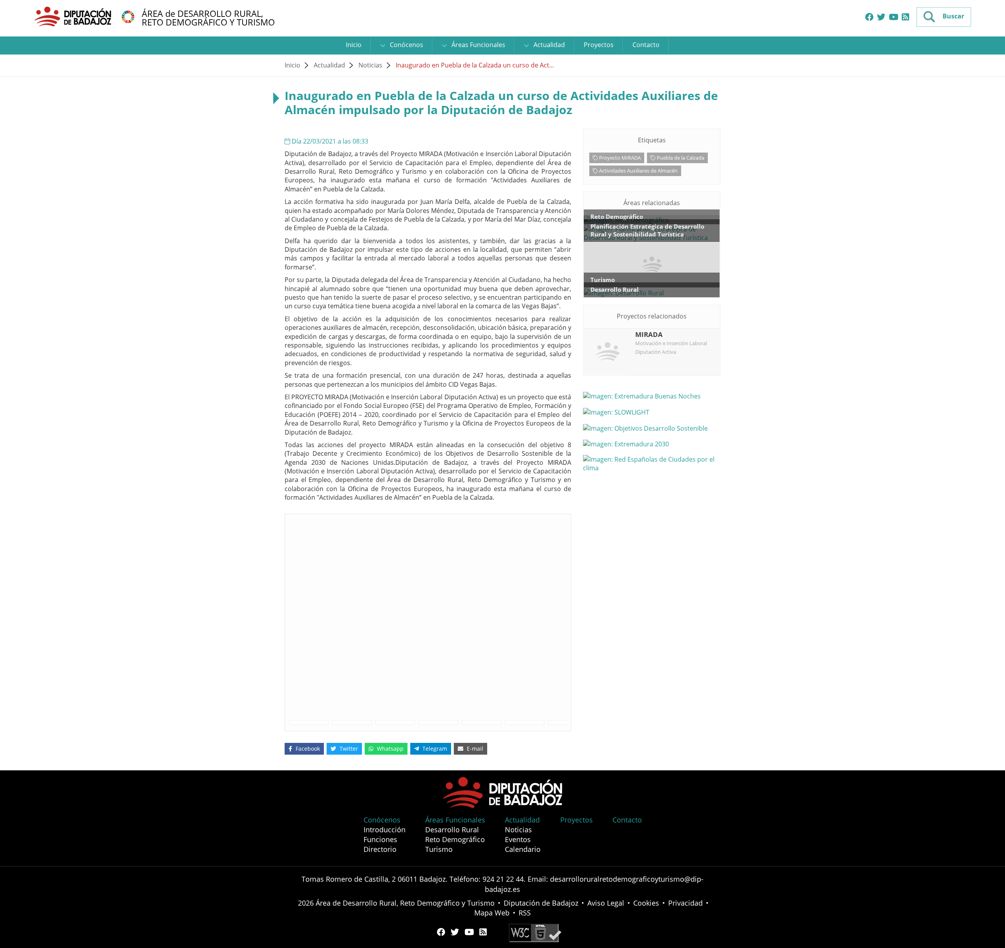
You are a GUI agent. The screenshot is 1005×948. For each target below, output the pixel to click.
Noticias (370, 65)
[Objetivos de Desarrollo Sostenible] (128, 16)
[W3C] (535, 932)
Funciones (380, 839)
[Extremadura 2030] (651, 444)
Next (577, 722)
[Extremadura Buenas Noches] (651, 395)
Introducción (385, 829)
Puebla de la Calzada (680, 157)
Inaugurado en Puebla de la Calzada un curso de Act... (475, 65)
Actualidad (548, 44)
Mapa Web (492, 912)
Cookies (646, 903)
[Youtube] (893, 17)
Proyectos (599, 44)
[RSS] (905, 17)
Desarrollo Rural (452, 829)
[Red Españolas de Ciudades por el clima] (651, 463)
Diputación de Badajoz (541, 903)
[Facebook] (869, 17)
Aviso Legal (605, 903)
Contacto (646, 44)
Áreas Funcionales (477, 44)
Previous (279, 722)
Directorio (380, 849)
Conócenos (405, 44)
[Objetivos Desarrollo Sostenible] (651, 428)
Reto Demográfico (455, 839)
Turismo (439, 849)
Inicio (354, 44)
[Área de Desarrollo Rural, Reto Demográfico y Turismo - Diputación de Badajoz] (74, 16)
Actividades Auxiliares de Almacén (638, 170)
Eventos (518, 839)
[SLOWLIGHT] (651, 412)
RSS (525, 912)
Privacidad (685, 903)
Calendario (523, 849)
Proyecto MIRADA (619, 157)
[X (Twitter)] (881, 17)
